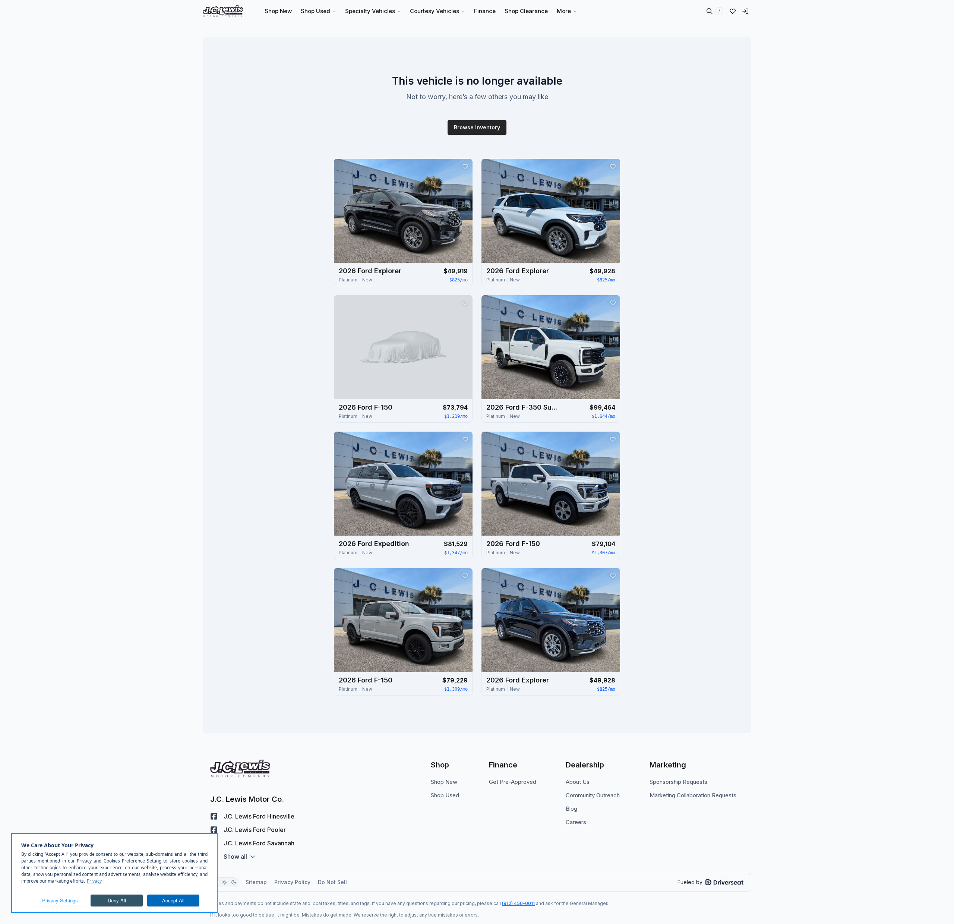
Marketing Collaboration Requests (693, 795)
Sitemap (256, 882)
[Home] (223, 11)
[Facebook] (214, 816)
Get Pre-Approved (512, 781)
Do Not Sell (332, 882)
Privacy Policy (292, 882)
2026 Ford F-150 (365, 407)
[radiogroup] (224, 882)
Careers (576, 822)
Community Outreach (593, 795)
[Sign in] (745, 11)
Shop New (444, 781)
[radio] (224, 882)
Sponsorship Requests (678, 781)
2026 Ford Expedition (374, 544)
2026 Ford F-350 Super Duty (523, 407)
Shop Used (445, 795)
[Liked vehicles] (733, 11)
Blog (571, 808)
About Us (578, 781)
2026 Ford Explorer (370, 271)
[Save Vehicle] (465, 166)
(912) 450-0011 (518, 903)
